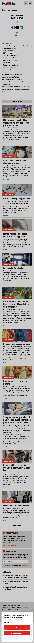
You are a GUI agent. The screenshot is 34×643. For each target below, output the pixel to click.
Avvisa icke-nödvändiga (17, 633)
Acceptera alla (17, 627)
